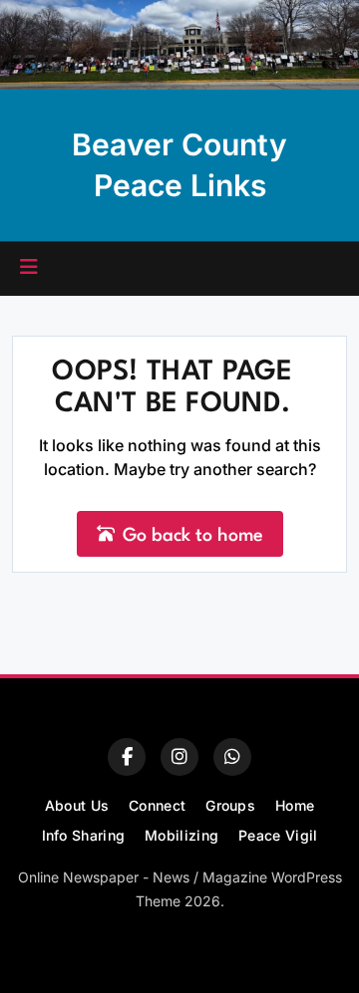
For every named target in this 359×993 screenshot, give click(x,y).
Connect (157, 805)
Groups (230, 805)
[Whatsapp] (232, 757)
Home (294, 805)
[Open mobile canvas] (29, 267)
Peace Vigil (277, 835)
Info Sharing (84, 835)
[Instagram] (179, 757)
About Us (77, 805)
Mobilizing (181, 835)
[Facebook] (127, 757)
